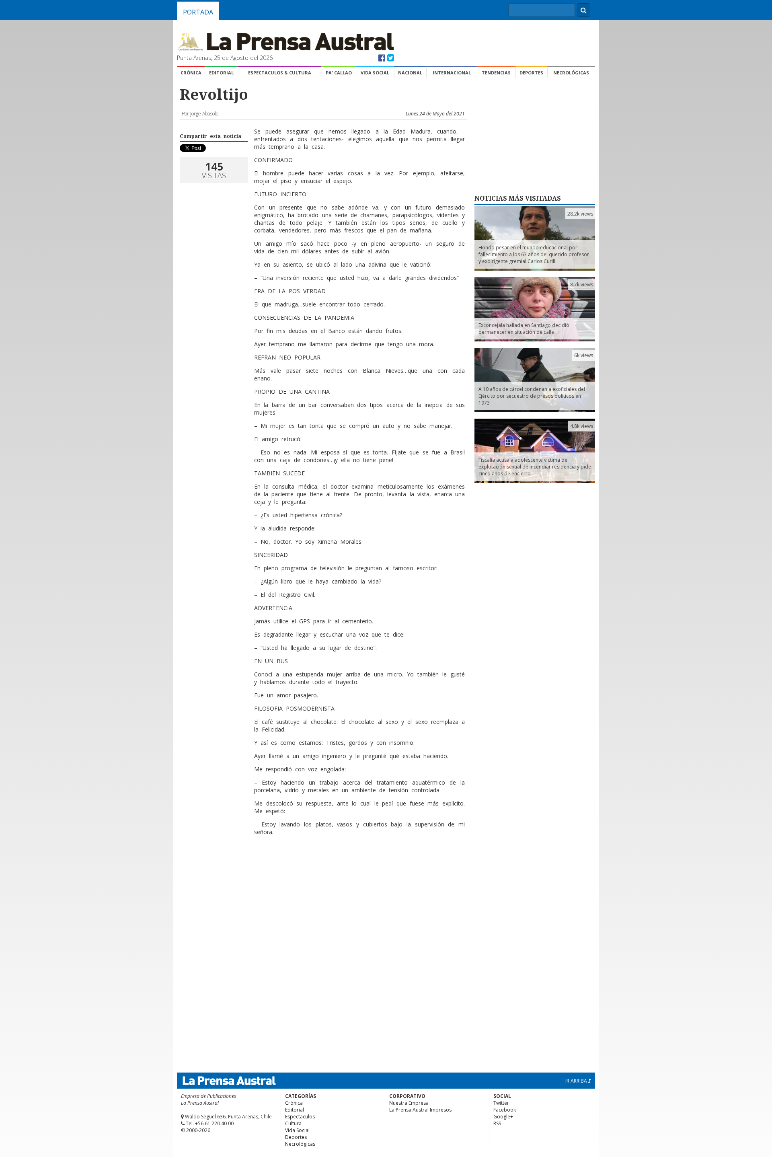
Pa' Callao (339, 73)
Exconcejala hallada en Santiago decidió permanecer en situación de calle (523, 328)
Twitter (501, 1102)
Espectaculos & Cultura (279, 73)
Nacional (410, 73)
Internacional (452, 73)
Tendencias (496, 73)
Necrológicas (571, 73)
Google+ (503, 1116)
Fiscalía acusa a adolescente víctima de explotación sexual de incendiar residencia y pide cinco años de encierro (534, 466)
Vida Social (375, 73)
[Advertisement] (322, 868)
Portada (198, 12)
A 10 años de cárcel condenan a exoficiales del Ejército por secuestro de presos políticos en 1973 (531, 396)
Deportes (531, 73)
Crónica (191, 73)
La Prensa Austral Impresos (420, 1109)
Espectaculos (300, 1116)
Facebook (504, 1109)
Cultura (293, 1123)
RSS (497, 1123)
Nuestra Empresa (409, 1102)
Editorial (221, 73)
